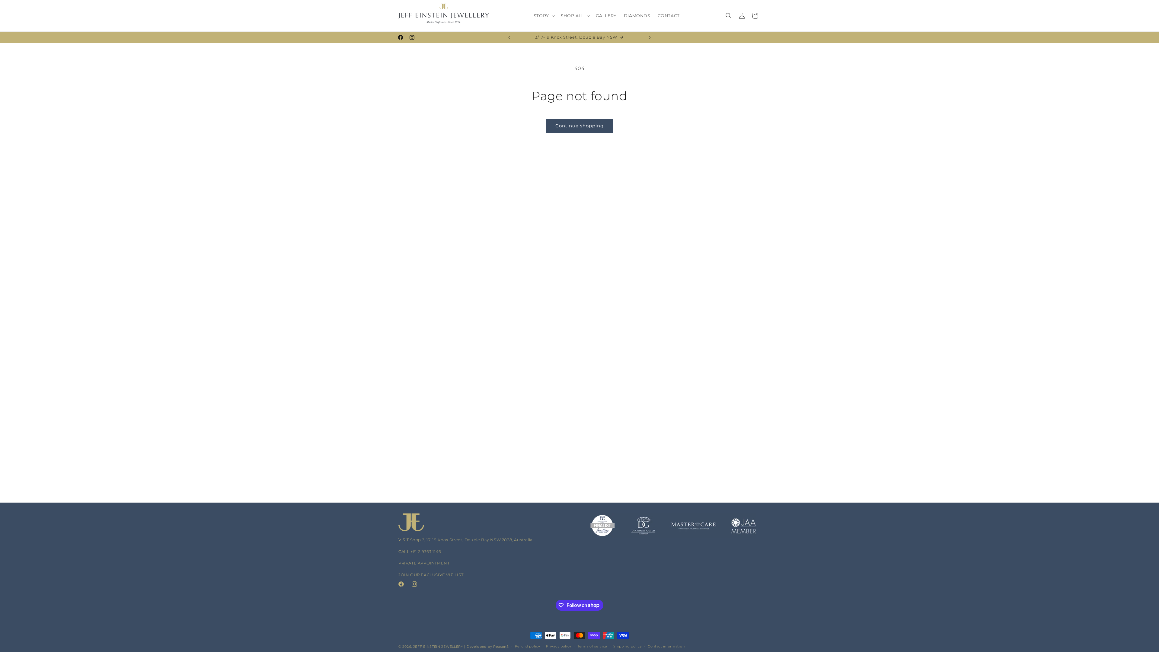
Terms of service (592, 646)
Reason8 (501, 646)
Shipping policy (627, 646)
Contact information (666, 646)
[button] (543, 15)
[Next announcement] (649, 37)
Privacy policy (558, 646)
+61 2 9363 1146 (425, 551)
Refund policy (527, 646)
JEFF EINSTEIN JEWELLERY (438, 646)
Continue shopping (579, 126)
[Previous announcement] (509, 37)
